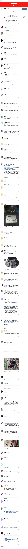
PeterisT (6, 27)
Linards (5, 149)
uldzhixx (6, 471)
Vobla (5, 123)
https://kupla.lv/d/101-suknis (7, 165)
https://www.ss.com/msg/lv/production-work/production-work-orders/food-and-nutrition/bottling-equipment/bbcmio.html (11, 322)
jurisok (5, 204)
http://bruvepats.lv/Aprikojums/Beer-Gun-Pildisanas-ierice (11, 104)
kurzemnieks (6, 131)
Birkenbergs (6, 383)
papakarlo (6, 285)
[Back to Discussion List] (1, 1)
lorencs (5, 232)
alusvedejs (6, 47)
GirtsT (5, 110)
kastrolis (6, 53)
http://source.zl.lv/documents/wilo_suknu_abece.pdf (11, 302)
